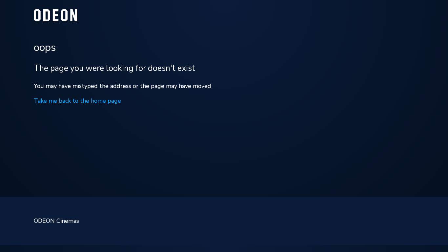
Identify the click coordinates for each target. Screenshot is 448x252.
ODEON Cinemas (56, 221)
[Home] (55, 19)
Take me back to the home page (77, 101)
